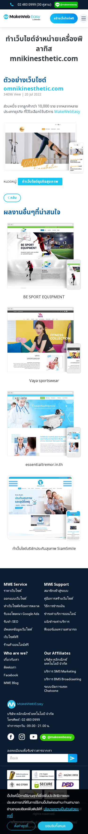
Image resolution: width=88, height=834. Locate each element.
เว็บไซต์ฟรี (11, 637)
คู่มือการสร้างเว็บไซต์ (58, 598)
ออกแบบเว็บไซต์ (15, 598)
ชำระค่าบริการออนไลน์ (60, 614)
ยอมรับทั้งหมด (55, 826)
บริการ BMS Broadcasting (62, 679)
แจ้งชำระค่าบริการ (56, 621)
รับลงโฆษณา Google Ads (21, 614)
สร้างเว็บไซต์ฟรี (64, 18)
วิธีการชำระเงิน (54, 606)
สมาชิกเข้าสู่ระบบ (56, 591)
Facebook (11, 675)
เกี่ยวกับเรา (11, 659)
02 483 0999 (27, 4)
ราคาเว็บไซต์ (12, 591)
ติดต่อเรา (10, 667)
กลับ (13, 197)
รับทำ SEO (11, 621)
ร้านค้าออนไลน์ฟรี (16, 645)
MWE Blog (11, 683)
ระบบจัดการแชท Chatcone (55, 689)
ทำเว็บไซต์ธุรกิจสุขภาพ (40, 181)
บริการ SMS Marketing (60, 671)
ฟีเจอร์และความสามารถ (60, 629)
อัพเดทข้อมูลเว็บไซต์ (18, 629)
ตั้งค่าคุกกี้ (21, 826)
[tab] (24, 584)
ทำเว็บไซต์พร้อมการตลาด (21, 606)
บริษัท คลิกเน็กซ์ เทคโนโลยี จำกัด (55, 661)
